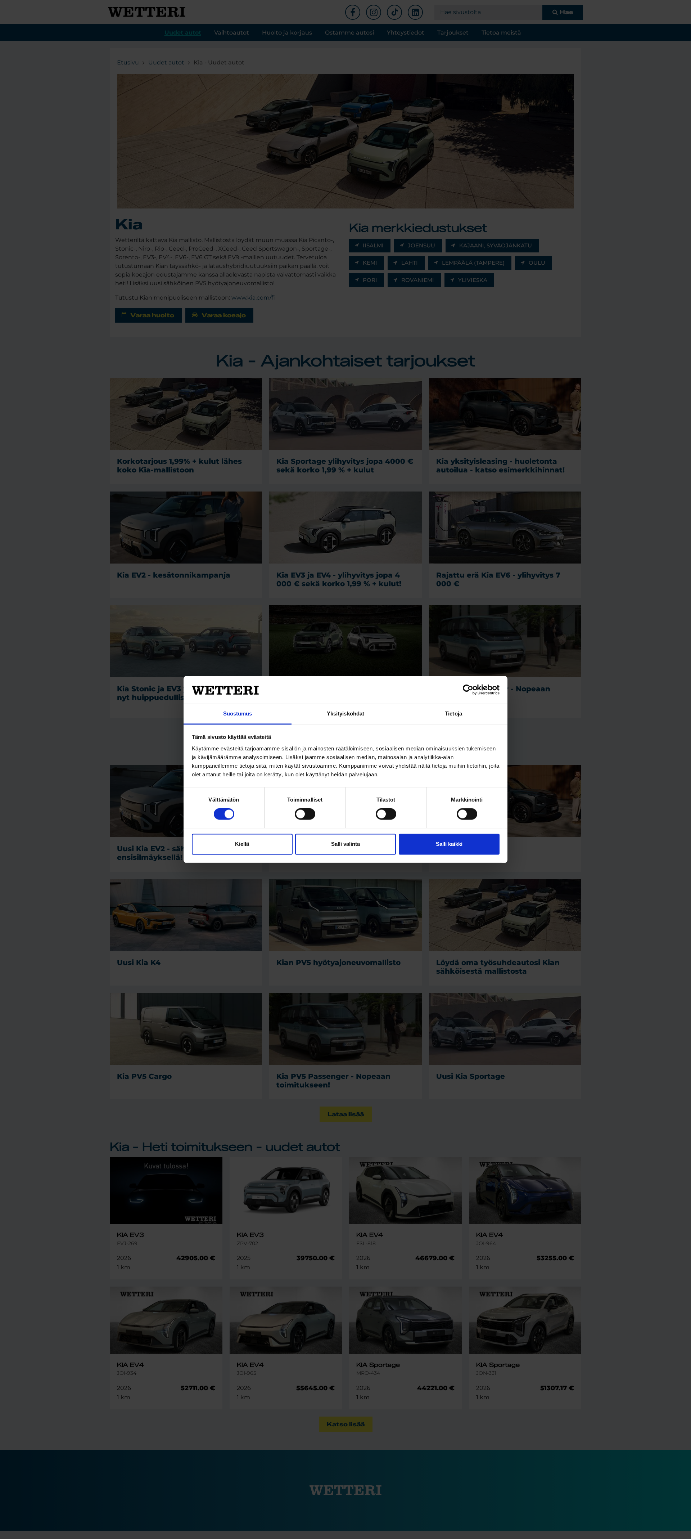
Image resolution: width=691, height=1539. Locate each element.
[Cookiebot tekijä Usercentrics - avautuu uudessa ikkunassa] (468, 690)
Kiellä (242, 844)
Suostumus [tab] (237, 713)
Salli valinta (345, 844)
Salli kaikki (449, 844)
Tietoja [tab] (453, 713)
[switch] (305, 814)
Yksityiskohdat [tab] (345, 713)
